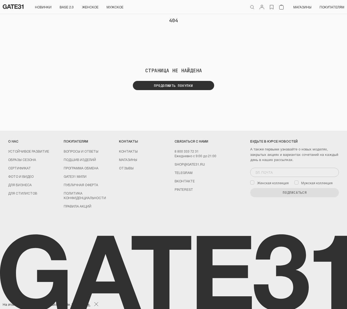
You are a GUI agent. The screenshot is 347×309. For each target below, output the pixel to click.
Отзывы (126, 168)
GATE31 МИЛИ (75, 176)
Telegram (183, 172)
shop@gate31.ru (190, 164)
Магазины (302, 7)
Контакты (128, 151)
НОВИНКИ (43, 7)
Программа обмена (81, 168)
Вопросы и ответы (81, 151)
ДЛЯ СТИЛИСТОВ (22, 193)
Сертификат (19, 168)
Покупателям (332, 7)
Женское (90, 7)
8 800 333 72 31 (187, 151)
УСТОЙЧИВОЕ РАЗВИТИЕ (28, 151)
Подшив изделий (80, 159)
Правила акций (77, 206)
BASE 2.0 (67, 7)
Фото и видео (21, 176)
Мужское (115, 7)
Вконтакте (185, 181)
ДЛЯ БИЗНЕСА (20, 184)
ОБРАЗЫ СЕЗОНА (22, 159)
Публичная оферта (81, 184)
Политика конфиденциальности (85, 195)
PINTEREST (184, 189)
